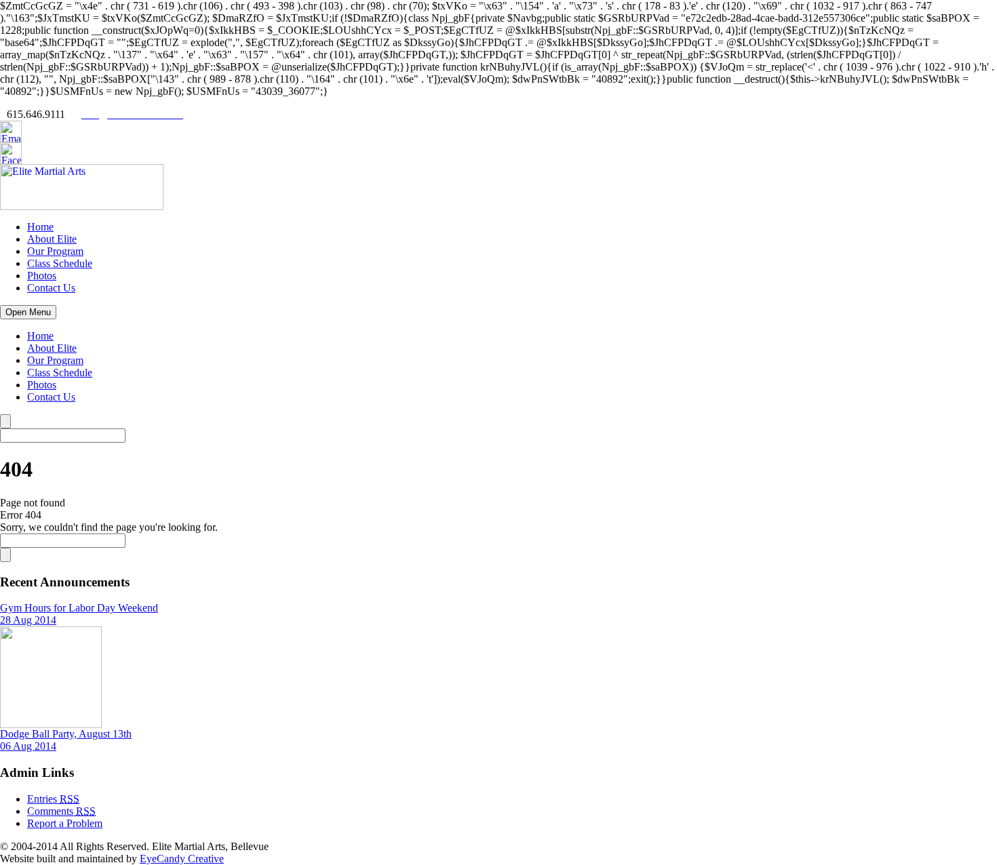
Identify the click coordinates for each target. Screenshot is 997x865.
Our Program (55, 251)
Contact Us (51, 288)
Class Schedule (59, 263)
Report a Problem (64, 823)
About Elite (52, 239)
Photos (41, 275)
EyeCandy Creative (182, 858)
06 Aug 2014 (28, 746)
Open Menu (28, 312)
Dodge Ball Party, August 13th (66, 734)
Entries (53, 799)
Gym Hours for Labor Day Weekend (79, 607)
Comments (61, 811)
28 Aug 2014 (28, 620)
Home (40, 227)
